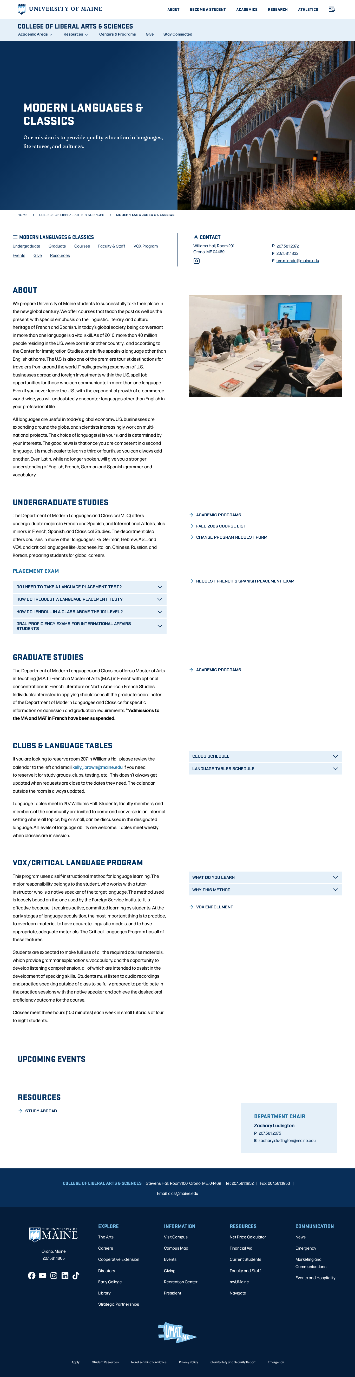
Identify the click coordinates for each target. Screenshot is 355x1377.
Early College (110, 1281)
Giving (169, 1270)
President (172, 1293)
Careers (105, 1248)
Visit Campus (176, 1236)
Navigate (238, 1293)
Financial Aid (241, 1248)
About (173, 9)
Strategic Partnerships (118, 1304)
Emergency (305, 1248)
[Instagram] (196, 261)
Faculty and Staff (245, 1270)
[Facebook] (32, 1275)
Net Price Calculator (248, 1236)
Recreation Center (181, 1281)
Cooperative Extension (118, 1259)
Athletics (308, 9)
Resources (73, 34)
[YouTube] (43, 1275)
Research (278, 9)
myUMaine (239, 1281)
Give (150, 34)
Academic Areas (33, 34)
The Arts (106, 1236)
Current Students (245, 1259)
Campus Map (176, 1248)
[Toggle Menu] (329, 9)
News (300, 1236)
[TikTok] (76, 1275)
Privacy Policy (188, 1362)
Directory (106, 1270)
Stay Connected (177, 34)
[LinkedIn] (65, 1275)
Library (104, 1293)
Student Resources (105, 1362)
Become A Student (208, 9)
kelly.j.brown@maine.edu (98, 767)
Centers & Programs (117, 34)
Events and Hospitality (315, 1277)
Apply (75, 1362)
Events (170, 1259)
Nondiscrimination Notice (149, 1362)
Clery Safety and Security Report (233, 1362)
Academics (247, 9)
